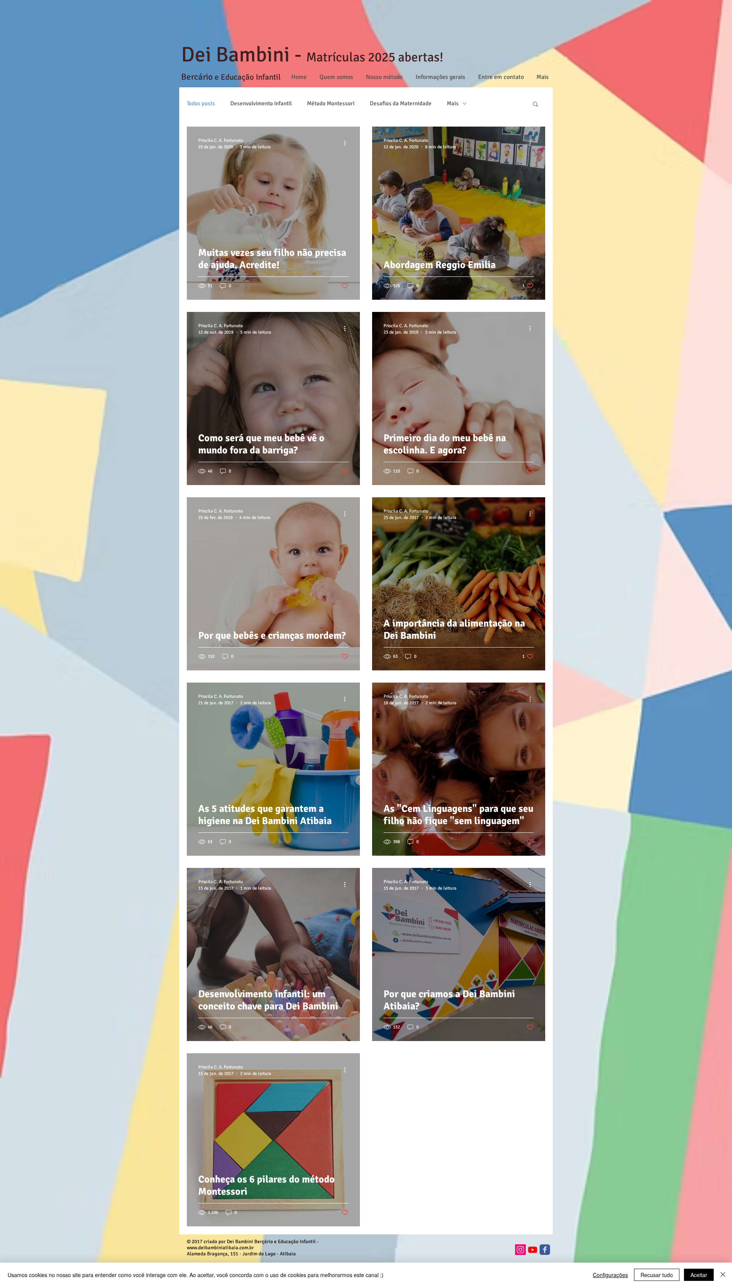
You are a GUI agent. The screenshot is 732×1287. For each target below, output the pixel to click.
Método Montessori (331, 103)
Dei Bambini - (243, 54)
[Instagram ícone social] (520, 1249)
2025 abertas (402, 57)
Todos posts (201, 103)
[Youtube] (532, 1249)
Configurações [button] (610, 1275)
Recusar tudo (656, 1275)
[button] (535, 105)
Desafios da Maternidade (401, 103)
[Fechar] (722, 1275)
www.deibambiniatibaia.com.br (220, 1248)
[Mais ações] (347, 143)
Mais (453, 103)
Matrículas (335, 57)
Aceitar (698, 1275)
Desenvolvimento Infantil (261, 103)
